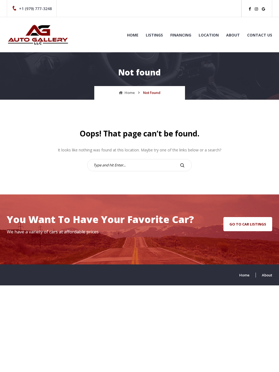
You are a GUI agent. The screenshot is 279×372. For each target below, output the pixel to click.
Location (209, 35)
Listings (154, 35)
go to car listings (247, 224)
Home (132, 35)
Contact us (259, 35)
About (233, 35)
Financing (180, 35)
